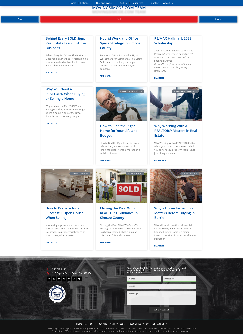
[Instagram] (64, 279)
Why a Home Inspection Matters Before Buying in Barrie (174, 213)
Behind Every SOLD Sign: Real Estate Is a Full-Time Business (66, 43)
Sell (122, 3)
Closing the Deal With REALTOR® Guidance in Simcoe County (119, 213)
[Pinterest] (79, 279)
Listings (84, 3)
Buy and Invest (104, 3)
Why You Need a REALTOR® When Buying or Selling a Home (65, 94)
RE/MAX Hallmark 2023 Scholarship (173, 40)
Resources (137, 3)
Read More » (51, 72)
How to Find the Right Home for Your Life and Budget (119, 131)
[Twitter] (59, 279)
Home (72, 3)
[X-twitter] (74, 279)
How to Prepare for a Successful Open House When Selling (65, 213)
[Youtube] (69, 279)
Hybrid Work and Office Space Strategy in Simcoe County (120, 43)
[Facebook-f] (49, 279)
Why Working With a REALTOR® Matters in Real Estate (175, 131)
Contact (155, 3)
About (166, 3)
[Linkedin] (54, 279)
